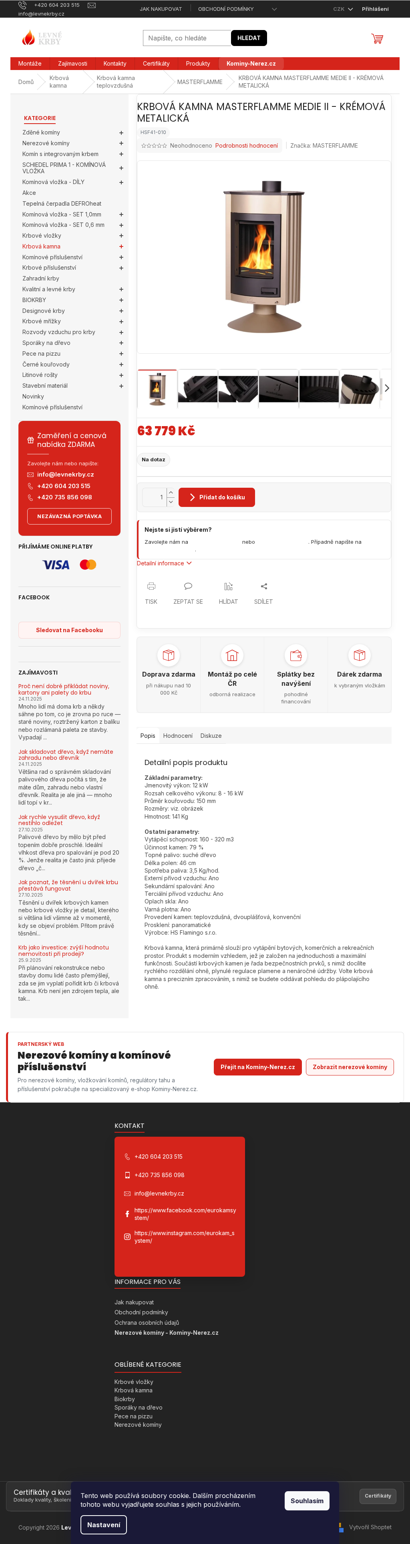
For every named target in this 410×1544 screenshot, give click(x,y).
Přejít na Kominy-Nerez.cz (258, 1066)
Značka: (324, 145)
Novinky (33, 396)
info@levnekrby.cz (65, 474)
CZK (339, 9)
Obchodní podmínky (226, 9)
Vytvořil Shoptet (370, 1527)
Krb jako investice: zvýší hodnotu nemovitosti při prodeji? (63, 951)
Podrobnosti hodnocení (246, 145)
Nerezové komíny (46, 143)
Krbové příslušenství (49, 267)
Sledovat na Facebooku (69, 630)
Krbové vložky (41, 235)
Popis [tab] (148, 735)
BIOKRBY (34, 299)
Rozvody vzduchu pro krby (58, 331)
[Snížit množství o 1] (171, 502)
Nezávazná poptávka (69, 516)
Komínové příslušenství (52, 257)
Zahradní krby (40, 278)
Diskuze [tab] (211, 735)
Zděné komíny (41, 132)
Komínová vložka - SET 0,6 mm (63, 224)
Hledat (249, 37)
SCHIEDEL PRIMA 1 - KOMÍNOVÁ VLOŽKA (64, 168)
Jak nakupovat (161, 9)
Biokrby (125, 1399)
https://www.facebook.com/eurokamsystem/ (185, 1214)
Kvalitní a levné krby (48, 289)
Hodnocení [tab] (178, 735)
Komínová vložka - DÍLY (53, 181)
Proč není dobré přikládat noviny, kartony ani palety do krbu (63, 689)
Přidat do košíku (222, 497)
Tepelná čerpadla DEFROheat (61, 203)
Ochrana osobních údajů (147, 1322)
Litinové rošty (40, 374)
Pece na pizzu (41, 353)
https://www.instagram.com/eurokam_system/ (185, 1237)
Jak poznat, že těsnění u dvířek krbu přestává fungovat (68, 885)
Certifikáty (378, 1496)
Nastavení (103, 1525)
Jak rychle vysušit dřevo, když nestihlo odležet (59, 820)
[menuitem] (30, 63)
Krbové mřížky (41, 321)
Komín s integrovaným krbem (60, 153)
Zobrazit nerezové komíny (350, 1066)
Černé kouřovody (46, 364)
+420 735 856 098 (64, 497)
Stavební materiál (45, 385)
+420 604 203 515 (63, 486)
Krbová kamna (41, 246)
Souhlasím (307, 1501)
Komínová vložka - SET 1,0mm (61, 214)
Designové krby (43, 310)
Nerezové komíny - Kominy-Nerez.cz (167, 1332)
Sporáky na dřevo (46, 342)
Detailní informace (160, 563)
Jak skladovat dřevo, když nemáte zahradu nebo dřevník (65, 755)
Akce (29, 192)
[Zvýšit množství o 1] (171, 492)
